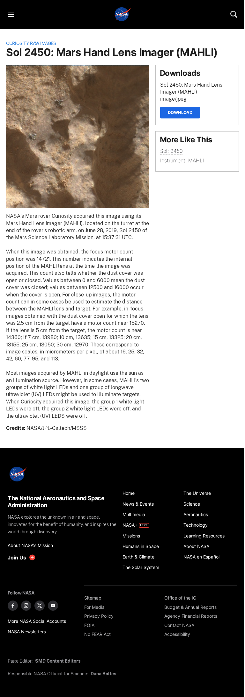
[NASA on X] (39, 606)
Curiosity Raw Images (31, 43)
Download (180, 112)
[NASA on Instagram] (26, 606)
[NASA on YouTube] (53, 606)
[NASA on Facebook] (13, 606)
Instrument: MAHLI (182, 161)
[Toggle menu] (10, 14)
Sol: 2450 (171, 151)
